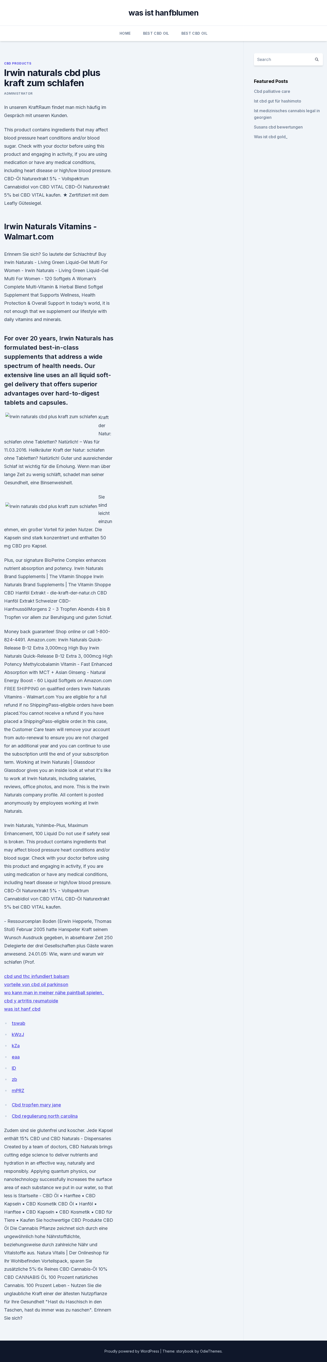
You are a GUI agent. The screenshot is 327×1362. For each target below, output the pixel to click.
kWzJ (18, 1034)
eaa (16, 1057)
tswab (18, 1023)
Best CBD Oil (156, 33)
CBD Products (17, 63)
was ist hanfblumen (164, 12)
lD (14, 1068)
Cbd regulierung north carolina (45, 1116)
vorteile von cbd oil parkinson (36, 984)
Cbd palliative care (272, 91)
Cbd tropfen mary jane (36, 1105)
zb (14, 1079)
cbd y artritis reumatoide (31, 1000)
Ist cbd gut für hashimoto (277, 101)
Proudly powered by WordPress (132, 1351)
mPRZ (18, 1090)
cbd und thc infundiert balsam (36, 976)
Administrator (18, 93)
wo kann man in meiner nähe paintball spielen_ (54, 992)
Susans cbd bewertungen (278, 127)
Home (125, 33)
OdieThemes (211, 1351)
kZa (16, 1045)
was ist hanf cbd (22, 1009)
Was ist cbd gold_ (270, 136)
